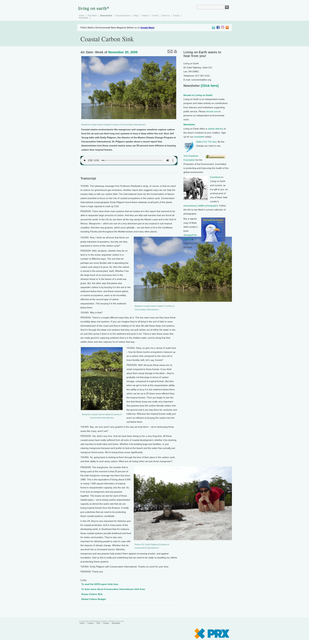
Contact (90, 623)
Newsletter (83, 18)
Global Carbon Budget (93, 599)
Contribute (215, 177)
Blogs (136, 15)
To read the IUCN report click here (99, 584)
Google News (147, 27)
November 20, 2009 (122, 52)
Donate (176, 15)
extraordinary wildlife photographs (200, 205)
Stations (145, 15)
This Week (92, 15)
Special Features (122, 15)
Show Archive (106, 15)
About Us (166, 15)
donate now (212, 111)
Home (81, 15)
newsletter (199, 136)
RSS (98, 623)
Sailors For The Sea (206, 141)
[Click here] (209, 85)
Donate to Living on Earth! (198, 95)
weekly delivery (215, 128)
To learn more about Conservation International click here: (113, 589)
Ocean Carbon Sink (92, 594)
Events (155, 15)
